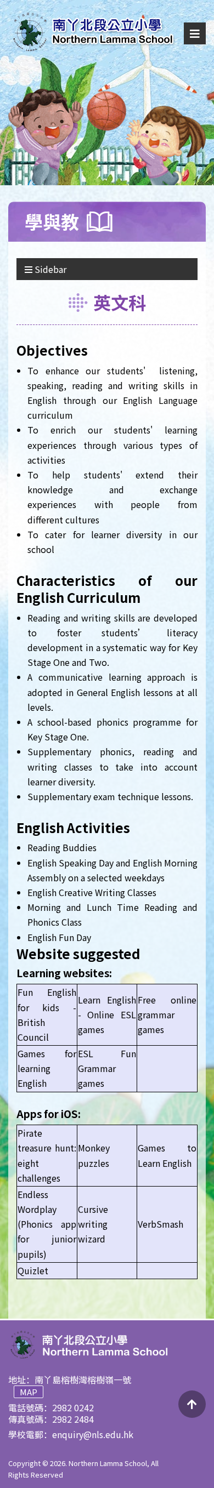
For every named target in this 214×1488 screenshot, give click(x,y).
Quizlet (34, 1270)
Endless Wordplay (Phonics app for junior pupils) (47, 1224)
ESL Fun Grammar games (107, 1068)
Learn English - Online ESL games (107, 1014)
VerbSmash (160, 1223)
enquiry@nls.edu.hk (92, 1434)
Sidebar (49, 269)
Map (28, 1392)
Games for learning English (47, 1068)
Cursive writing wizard (93, 1223)
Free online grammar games (167, 1014)
